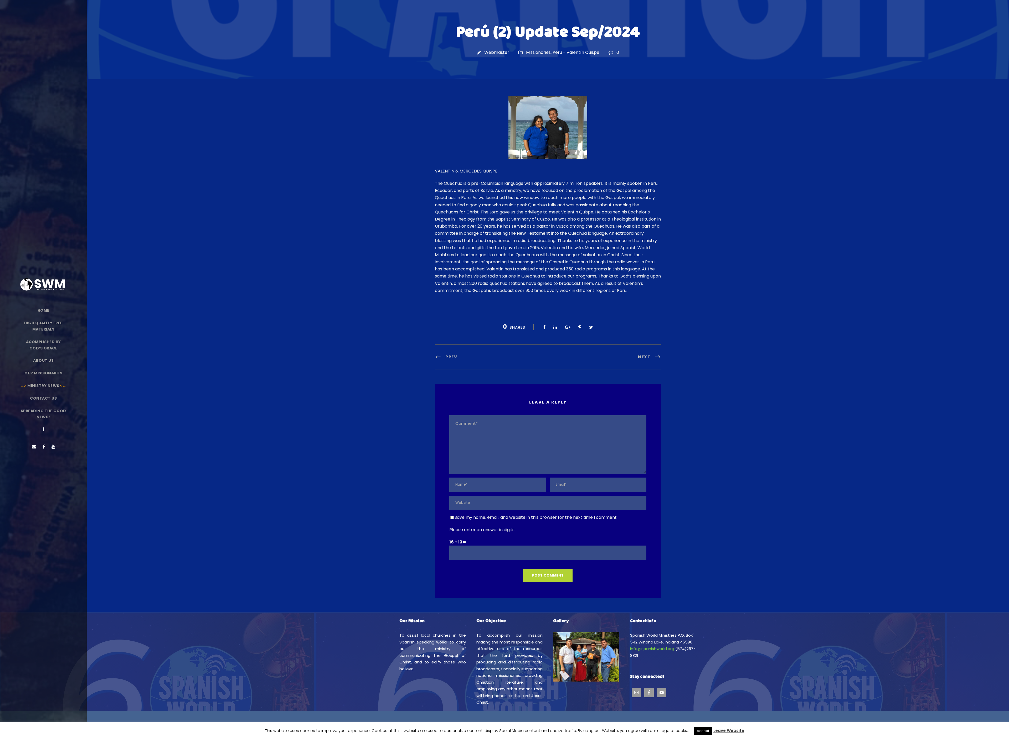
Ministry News (43, 385)
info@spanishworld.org (652, 648)
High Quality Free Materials (43, 326)
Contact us (43, 398)
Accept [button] (703, 730)
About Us (43, 360)
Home (43, 310)
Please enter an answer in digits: (482, 530)
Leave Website (728, 730)
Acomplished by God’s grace (43, 345)
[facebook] (44, 447)
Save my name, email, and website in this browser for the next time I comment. (536, 517)
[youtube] (53, 447)
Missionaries (538, 52)
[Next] (608, 657)
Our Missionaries (43, 373)
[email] (34, 447)
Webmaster (496, 52)
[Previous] (564, 657)
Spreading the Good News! (43, 414)
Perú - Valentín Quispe (576, 52)
